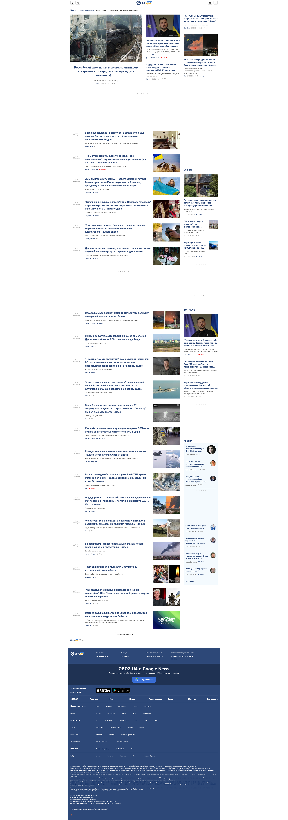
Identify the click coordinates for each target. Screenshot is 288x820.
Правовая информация (154, 653)
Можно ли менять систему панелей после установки (199, 210)
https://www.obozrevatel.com (144, 766)
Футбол (98, 713)
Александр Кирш (191, 485)
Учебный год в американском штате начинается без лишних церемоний (111, 143)
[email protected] (96, 803)
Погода (104, 10)
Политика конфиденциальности (182, 653)
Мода (134, 756)
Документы (125, 656)
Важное (188, 169)
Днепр (135, 706)
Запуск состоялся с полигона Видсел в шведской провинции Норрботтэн (112, 458)
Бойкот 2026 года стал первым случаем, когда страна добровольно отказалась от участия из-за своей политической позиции (115, 621)
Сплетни (110, 756)
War (97, 84)
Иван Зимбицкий (191, 575)
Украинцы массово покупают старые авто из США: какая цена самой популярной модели (195, 245)
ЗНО (146, 720)
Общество (192, 699)
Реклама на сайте (102, 656)
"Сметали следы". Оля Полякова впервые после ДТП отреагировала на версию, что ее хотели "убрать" (201, 19)
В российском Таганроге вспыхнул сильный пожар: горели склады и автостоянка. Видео (114, 545)
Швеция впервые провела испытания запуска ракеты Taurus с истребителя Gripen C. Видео (116, 453)
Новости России (90, 323)
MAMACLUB (120, 749)
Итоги (98, 10)
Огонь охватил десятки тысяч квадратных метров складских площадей (111, 320)
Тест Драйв (99, 727)
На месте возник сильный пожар (106, 81)
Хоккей (124, 713)
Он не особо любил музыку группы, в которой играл (104, 574)
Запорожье (122, 706)
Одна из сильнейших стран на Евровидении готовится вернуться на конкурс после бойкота (116, 615)
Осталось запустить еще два (95, 343)
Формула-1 (147, 713)
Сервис (142, 727)
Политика (94, 699)
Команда (124, 653)
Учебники (108, 720)
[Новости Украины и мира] (74, 641)
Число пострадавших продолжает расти (100, 485)
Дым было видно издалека (95, 551)
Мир (111, 699)
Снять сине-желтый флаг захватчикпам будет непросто (105, 166)
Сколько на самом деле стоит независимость (196, 527)
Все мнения (190, 581)
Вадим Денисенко (191, 562)
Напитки (112, 735)
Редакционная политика (154, 656)
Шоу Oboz (187, 28)
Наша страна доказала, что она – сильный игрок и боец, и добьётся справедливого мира (163, 51)
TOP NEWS (189, 310)
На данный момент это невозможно (98, 369)
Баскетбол (111, 713)
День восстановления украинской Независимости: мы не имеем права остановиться (195, 541)
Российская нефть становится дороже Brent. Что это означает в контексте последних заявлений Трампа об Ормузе (197, 556)
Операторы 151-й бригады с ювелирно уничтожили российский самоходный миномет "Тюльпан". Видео (115, 522)
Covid (132, 749)
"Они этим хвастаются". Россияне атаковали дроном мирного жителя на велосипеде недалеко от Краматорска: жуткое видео (115, 228)
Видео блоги (114, 10)
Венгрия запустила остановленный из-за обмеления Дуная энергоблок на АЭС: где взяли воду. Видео (115, 338)
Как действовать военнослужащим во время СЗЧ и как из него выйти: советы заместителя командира (117, 430)
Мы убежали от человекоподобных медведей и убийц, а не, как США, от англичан (196, 479)
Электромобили (115, 727)
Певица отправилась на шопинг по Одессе (100, 212)
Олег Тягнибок (190, 547)
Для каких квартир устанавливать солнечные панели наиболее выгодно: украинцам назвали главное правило (200, 203)
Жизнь (132, 699)
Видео (73, 10)
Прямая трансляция (87, 10)
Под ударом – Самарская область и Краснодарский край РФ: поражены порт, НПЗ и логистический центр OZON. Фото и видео (118, 501)
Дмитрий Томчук (191, 531)
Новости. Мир (89, 346)
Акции (130, 727)
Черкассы (147, 706)
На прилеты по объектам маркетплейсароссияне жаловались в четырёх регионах (198, 71)
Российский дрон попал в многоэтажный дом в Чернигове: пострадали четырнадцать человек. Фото (106, 71)
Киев (97, 706)
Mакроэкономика (122, 742)
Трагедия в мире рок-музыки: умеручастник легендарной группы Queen (111, 568)
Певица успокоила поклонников (196, 25)
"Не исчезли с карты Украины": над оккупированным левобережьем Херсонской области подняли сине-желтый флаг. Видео (194, 224)
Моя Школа (89, 146)
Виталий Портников (192, 470)
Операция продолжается (94, 416)
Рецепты (99, 735)
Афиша (98, 756)
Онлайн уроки (123, 720)
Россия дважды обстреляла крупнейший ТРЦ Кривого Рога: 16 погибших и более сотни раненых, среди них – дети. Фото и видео (116, 478)
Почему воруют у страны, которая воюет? (196, 570)
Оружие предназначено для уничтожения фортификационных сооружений (112, 528)
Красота (123, 756)
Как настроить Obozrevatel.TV (130, 10)
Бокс (135, 713)
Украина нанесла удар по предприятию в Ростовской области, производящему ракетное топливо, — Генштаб (200, 385)
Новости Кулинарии (128, 735)
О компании (100, 653)
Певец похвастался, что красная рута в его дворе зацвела (106, 255)
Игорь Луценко (190, 455)
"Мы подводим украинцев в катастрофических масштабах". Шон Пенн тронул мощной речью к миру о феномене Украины (117, 593)
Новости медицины (102, 749)
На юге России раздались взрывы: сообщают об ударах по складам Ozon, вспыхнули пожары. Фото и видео (200, 62)
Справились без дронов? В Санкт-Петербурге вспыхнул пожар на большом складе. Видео (117, 315)
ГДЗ (97, 720)
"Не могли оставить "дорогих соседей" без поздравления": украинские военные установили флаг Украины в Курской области (116, 159)
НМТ (156, 720)
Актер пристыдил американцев (96, 600)
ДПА (136, 720)
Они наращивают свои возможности (98, 393)
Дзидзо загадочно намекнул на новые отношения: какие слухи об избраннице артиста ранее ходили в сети (118, 250)
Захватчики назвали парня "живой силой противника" (105, 236)
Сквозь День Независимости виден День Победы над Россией (195, 448)
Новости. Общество (152, 55)
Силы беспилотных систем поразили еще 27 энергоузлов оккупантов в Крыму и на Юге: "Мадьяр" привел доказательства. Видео (115, 408)
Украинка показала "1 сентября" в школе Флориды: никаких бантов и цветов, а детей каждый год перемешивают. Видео (114, 136)
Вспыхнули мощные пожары (95, 508)
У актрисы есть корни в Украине (97, 189)
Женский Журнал (149, 756)
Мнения (188, 441)
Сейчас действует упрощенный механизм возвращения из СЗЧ (108, 435)
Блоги (170, 699)
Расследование (90, 239)
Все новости (212, 699)
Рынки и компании (102, 742)
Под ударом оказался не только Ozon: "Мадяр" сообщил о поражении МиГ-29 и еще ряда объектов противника (161, 68)
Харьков (108, 706)
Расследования (155, 699)
